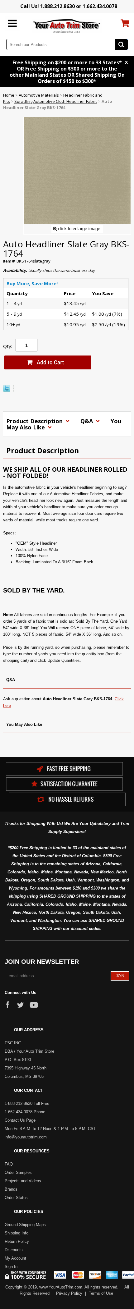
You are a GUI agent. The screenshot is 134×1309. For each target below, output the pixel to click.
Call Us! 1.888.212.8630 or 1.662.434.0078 (68, 6)
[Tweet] (6, 390)
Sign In (11, 1266)
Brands (11, 1189)
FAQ (9, 1164)
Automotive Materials (39, 95)
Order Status (16, 1197)
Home (8, 95)
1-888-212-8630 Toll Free (27, 1103)
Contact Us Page (20, 1120)
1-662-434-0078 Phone (25, 1112)
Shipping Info (16, 1233)
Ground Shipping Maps (25, 1224)
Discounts (14, 1249)
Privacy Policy (69, 1293)
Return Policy (17, 1241)
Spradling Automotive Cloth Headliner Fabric (55, 101)
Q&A (87, 421)
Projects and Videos (23, 1181)
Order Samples (18, 1172)
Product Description (35, 421)
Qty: (7, 346)
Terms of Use (101, 1293)
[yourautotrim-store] (67, 25)
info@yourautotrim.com (26, 1137)
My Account (15, 1258)
